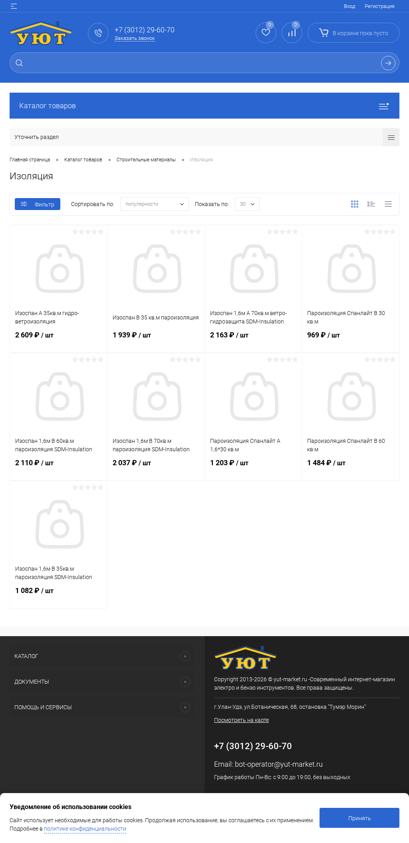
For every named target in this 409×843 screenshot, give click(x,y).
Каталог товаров (47, 105)
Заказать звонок (135, 38)
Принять (359, 818)
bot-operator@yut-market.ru (279, 764)
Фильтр (44, 204)
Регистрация (380, 6)
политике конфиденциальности (85, 828)
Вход (349, 6)
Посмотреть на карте (241, 720)
